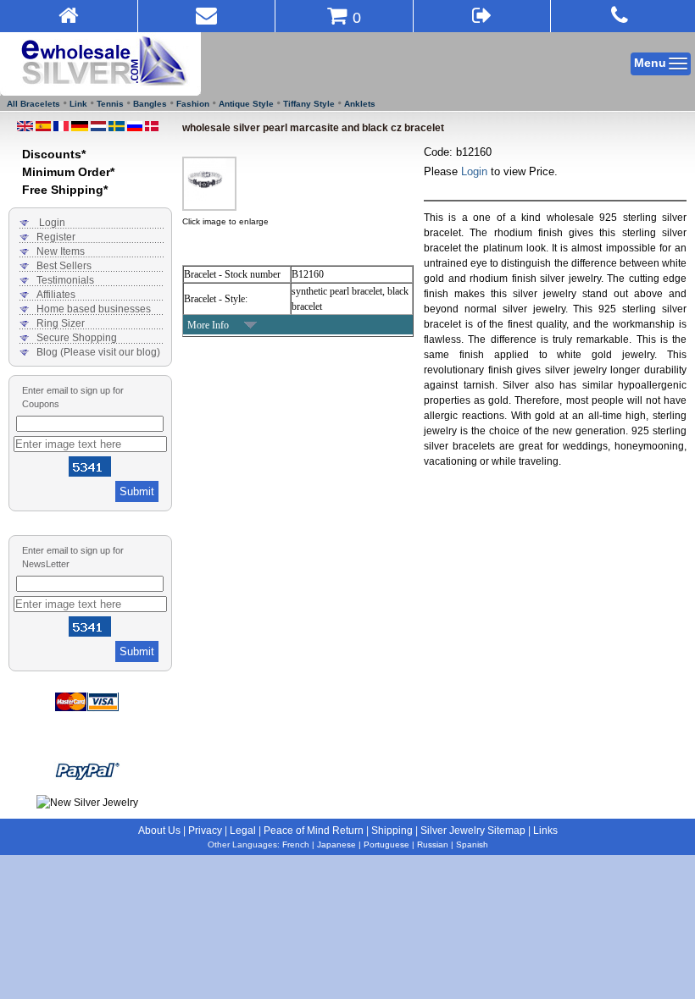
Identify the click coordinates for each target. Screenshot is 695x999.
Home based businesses (93, 309)
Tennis (110, 103)
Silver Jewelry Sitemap (472, 830)
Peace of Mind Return (314, 830)
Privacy (205, 830)
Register (55, 237)
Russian (432, 844)
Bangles (150, 103)
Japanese (336, 844)
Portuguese (386, 844)
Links (545, 830)
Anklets (359, 103)
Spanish (472, 844)
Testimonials (65, 280)
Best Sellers (64, 266)
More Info (208, 325)
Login (52, 223)
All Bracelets (33, 103)
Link (78, 103)
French (295, 844)
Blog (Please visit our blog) (98, 352)
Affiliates (55, 295)
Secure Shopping (76, 338)
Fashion (192, 103)
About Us (159, 830)
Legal (243, 830)
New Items (60, 251)
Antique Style (246, 103)
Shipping (392, 830)
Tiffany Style (309, 103)
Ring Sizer (60, 323)
